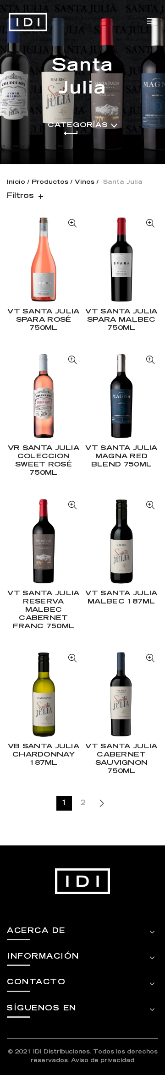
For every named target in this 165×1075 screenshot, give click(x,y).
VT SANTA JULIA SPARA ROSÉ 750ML (43, 320)
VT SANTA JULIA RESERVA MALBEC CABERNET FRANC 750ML (43, 610)
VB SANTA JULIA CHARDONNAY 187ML (43, 755)
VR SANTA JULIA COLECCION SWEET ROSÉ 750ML (43, 461)
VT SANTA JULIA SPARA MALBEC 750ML (121, 320)
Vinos (84, 183)
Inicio (16, 183)
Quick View (72, 223)
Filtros (20, 196)
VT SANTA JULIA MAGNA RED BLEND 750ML (121, 456)
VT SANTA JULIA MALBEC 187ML (121, 597)
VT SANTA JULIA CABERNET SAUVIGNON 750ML (121, 759)
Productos (50, 183)
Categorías (78, 125)
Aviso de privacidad (102, 1061)
